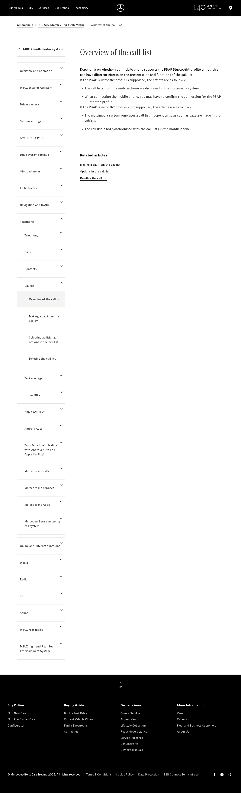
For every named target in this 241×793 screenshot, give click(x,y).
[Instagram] (229, 774)
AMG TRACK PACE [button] (32, 138)
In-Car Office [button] (33, 395)
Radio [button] (24, 579)
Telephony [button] (31, 235)
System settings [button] (30, 121)
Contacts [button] (30, 269)
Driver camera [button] (29, 104)
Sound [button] (24, 613)
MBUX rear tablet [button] (31, 630)
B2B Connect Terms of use (181, 774)
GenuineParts (129, 744)
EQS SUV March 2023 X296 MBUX (61, 25)
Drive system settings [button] (34, 155)
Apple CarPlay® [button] (34, 412)
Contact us (71, 732)
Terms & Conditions (98, 774)
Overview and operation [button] (36, 71)
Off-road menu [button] (30, 171)
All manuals (25, 25)
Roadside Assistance (133, 732)
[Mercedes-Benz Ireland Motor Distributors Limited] (120, 8)
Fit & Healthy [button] (28, 188)
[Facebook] (214, 774)
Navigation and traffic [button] (35, 205)
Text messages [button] (34, 378)
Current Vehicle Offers (78, 719)
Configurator (16, 725)
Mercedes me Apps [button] (37, 505)
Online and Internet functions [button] (40, 546)
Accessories (128, 719)
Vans (180, 713)
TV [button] (22, 596)
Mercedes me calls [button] (36, 471)
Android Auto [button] (33, 429)
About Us (183, 732)
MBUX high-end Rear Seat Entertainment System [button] (37, 648)
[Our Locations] (231, 8)
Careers (182, 719)
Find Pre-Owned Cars (21, 719)
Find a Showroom (75, 725)
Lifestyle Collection (133, 725)
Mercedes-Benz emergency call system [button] (42, 523)
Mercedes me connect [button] (39, 488)
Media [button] (24, 563)
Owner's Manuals (131, 750)
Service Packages (131, 738)
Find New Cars (17, 713)
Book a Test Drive (75, 713)
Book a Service (130, 713)
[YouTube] (222, 774)
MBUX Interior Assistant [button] (36, 88)
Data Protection (148, 774)
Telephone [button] (27, 222)
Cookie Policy (125, 774)
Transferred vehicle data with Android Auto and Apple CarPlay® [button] (40, 449)
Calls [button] (27, 252)
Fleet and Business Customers (196, 725)
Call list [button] (29, 286)
